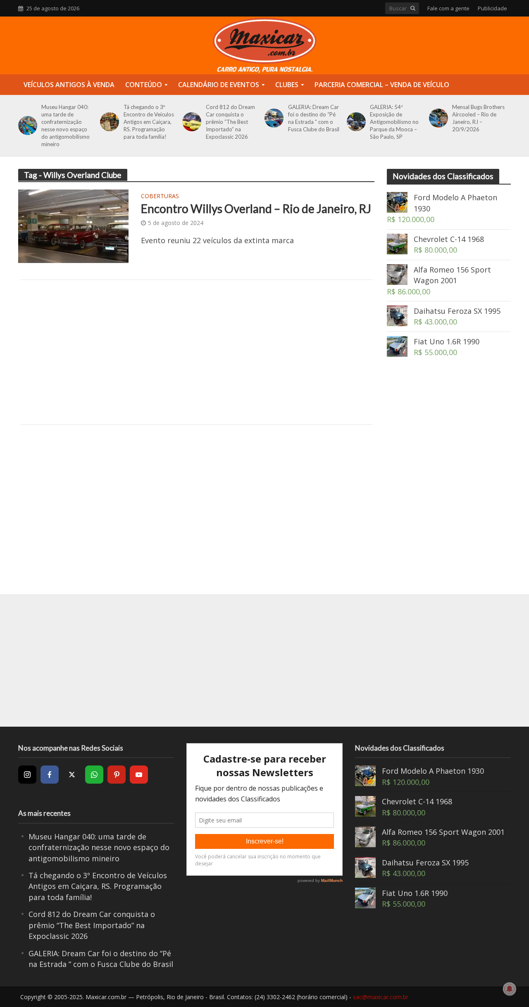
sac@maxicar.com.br (380, 997)
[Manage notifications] (509, 988)
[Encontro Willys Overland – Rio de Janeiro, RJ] (73, 225)
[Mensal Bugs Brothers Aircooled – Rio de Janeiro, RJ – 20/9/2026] (437, 118)
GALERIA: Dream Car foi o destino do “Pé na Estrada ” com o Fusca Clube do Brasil (313, 118)
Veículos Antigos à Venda (69, 84)
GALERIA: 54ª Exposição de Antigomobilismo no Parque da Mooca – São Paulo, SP (394, 122)
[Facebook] (50, 774)
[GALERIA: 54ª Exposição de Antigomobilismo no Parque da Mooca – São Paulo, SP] (355, 121)
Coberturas (160, 196)
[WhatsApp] (94, 774)
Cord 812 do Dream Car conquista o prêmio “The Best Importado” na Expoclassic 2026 (230, 122)
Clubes (286, 84)
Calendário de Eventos (218, 84)
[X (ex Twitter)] (72, 774)
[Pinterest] (116, 774)
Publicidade (492, 8)
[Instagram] (27, 774)
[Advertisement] (196, 352)
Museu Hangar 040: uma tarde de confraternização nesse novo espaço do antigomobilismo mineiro (65, 125)
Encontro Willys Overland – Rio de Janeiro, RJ (256, 208)
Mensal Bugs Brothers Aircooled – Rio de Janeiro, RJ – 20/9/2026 (478, 118)
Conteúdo (143, 84)
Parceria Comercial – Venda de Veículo (382, 84)
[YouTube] (139, 774)
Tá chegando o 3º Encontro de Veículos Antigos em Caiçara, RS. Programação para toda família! (149, 122)
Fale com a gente (448, 8)
